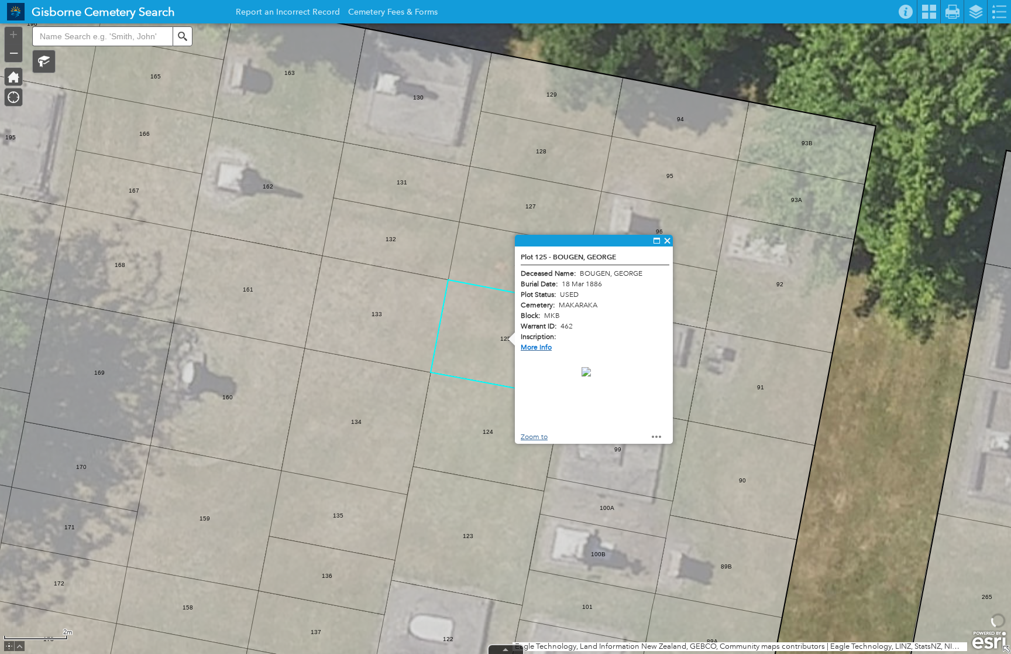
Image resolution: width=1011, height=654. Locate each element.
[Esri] (989, 640)
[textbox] (102, 36)
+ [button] (13, 34)
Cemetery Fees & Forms (393, 13)
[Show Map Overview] (1006, 649)
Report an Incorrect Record (288, 13)
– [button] (14, 52)
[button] (44, 61)
